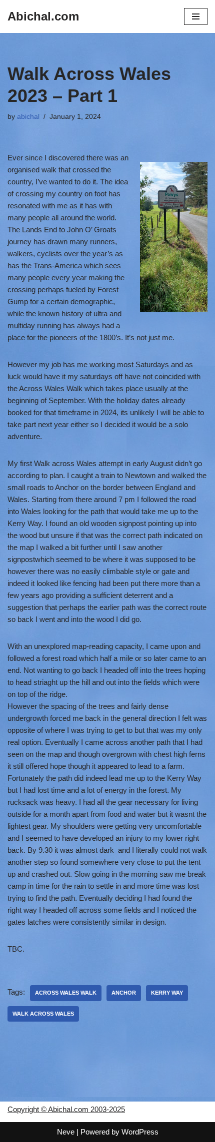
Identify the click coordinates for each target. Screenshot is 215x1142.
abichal (28, 116)
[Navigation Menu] (196, 16)
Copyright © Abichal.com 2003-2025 (66, 1109)
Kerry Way (167, 993)
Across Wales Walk (65, 993)
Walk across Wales (43, 1014)
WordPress (140, 1132)
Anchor (124, 993)
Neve (65, 1132)
